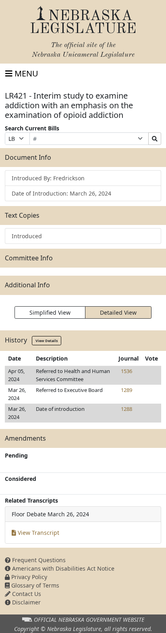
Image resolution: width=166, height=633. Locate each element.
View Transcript (37, 532)
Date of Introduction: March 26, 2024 (61, 193)
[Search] (154, 138)
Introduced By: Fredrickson (48, 178)
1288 (126, 408)
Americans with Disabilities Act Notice (62, 568)
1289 (126, 390)
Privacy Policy (28, 577)
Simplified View (50, 312)
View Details (46, 340)
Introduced (27, 236)
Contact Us (25, 594)
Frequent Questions (38, 560)
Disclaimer (25, 602)
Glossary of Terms (34, 585)
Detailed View (118, 312)
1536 (126, 371)
